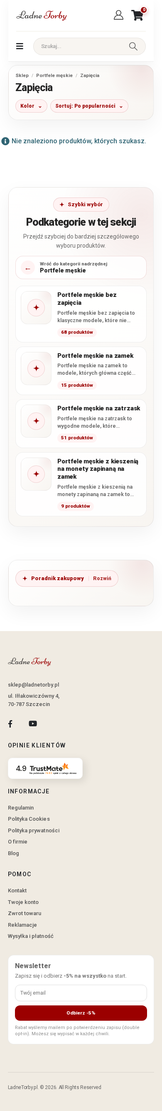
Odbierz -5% (81, 1013)
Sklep (22, 75)
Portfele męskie (54, 75)
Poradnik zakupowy (57, 578)
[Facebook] (10, 723)
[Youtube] (32, 723)
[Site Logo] (41, 15)
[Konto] (120, 15)
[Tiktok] (55, 723)
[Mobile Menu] (19, 46)
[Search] (133, 46)
